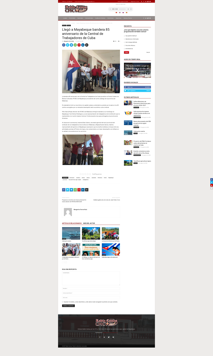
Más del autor (89, 223)
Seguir (148, 90)
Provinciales (72, 18)
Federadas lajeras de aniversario (110, 257)
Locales (65, 18)
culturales (94, 177)
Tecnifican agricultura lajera (89, 241)
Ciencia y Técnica (128, 18)
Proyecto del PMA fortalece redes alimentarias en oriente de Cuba (142, 143)
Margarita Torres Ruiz (69, 41)
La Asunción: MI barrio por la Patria (110, 241)
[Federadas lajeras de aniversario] (111, 249)
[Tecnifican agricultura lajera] (91, 233)
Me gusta (147, 87)
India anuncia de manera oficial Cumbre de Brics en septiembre (142, 113)
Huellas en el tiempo (100, 18)
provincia (65, 179)
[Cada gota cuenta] (71, 233)
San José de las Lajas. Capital (75, 179)
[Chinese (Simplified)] (116, 12)
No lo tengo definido (131, 42)
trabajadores (85, 179)
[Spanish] (126, 12)
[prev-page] (63, 262)
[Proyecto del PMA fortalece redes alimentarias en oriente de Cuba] (128, 142)
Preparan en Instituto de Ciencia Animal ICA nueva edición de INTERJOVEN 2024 (74, 200)
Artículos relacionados (72, 223)
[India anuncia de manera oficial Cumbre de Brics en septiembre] (128, 113)
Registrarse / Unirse (135, 1)
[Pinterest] (79, 45)
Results (148, 52)
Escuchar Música (130, 45)
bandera (78, 177)
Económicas (110, 18)
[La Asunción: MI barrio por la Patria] (111, 233)
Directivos (100, 177)
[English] (119, 12)
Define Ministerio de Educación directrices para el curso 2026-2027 (142, 103)
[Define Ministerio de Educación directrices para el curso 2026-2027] (128, 103)
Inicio (63, 23)
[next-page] (66, 262)
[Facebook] (144, 1)
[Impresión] (86, 45)
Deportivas (118, 18)
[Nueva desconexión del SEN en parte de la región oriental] (128, 122)
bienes (83, 177)
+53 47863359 (69, 1)
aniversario (72, 177)
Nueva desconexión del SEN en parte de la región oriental (142, 123)
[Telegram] (71, 45)
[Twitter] (148, 1)
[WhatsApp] (75, 45)
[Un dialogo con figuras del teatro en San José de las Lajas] (91, 249)
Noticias (68, 23)
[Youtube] (150, 1)
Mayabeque (110, 177)
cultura (88, 177)
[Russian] (123, 12)
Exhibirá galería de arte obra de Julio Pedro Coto (107, 200)
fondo (105, 177)
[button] (141, 1)
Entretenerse (129, 48)
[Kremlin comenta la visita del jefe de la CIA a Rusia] (128, 152)
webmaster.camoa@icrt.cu (88, 1)
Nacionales (80, 18)
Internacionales (89, 18)
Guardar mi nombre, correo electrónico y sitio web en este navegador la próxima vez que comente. (91, 302)
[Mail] (146, 1)
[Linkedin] (83, 45)
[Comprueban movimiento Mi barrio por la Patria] (71, 249)
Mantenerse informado (132, 39)
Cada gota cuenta (66, 241)
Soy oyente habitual (131, 36)
